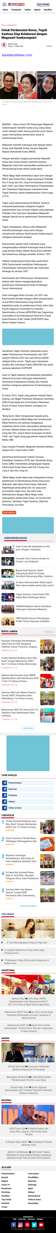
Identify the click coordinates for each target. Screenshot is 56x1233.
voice (49, 46)
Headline (48, 10)
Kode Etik (22, 1219)
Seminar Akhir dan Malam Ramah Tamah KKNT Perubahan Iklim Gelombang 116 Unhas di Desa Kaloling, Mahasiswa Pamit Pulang (19, 695)
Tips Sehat (6, 1199)
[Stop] (54, 46)
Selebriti (5, 1203)
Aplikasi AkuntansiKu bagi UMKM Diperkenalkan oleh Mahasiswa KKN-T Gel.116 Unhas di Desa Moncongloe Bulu (20, 678)
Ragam (4, 1181)
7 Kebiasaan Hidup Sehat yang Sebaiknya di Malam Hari (26, 962)
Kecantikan (33, 1203)
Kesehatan (6, 1188)
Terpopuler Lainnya (28, 906)
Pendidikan (33, 1177)
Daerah (4, 1177)
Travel (4, 1207)
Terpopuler (16, 10)
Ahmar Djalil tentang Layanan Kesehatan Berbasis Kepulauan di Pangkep (28, 1068)
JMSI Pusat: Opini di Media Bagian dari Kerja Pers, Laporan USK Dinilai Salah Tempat (29, 1131)
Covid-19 (5, 1185)
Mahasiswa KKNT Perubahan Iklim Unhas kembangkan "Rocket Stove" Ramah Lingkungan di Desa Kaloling (28, 1028)
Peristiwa (12, 795)
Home (5, 10)
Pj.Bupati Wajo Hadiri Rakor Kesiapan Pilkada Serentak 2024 (29, 1143)
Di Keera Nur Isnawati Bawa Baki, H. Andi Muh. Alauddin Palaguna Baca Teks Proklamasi (22, 875)
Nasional (12, 789)
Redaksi (40, 1219)
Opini (30, 1188)
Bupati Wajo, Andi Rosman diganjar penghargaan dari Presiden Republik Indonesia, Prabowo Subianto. (29, 1090)
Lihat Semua (28, 728)
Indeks (28, 10)
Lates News (33, 1173)
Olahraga (32, 1185)
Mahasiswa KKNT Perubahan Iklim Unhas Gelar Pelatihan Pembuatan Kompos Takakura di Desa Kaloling (29, 1015)
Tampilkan (48, 632)
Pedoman (31, 1219)
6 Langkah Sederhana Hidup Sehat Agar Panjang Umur (24, 951)
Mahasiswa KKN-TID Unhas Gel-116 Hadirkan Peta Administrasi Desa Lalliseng (19, 712)
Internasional (12, 25)
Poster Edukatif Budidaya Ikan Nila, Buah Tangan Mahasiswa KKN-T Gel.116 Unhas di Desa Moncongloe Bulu (19, 661)
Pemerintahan (15, 783)
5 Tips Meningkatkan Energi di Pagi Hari (27, 942)
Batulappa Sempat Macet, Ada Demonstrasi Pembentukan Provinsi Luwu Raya (29, 1078)
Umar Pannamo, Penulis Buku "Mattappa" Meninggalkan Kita (21, 840)
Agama (37, 10)
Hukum (11, 801)
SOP (15, 1219)
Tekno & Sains (14, 808)
